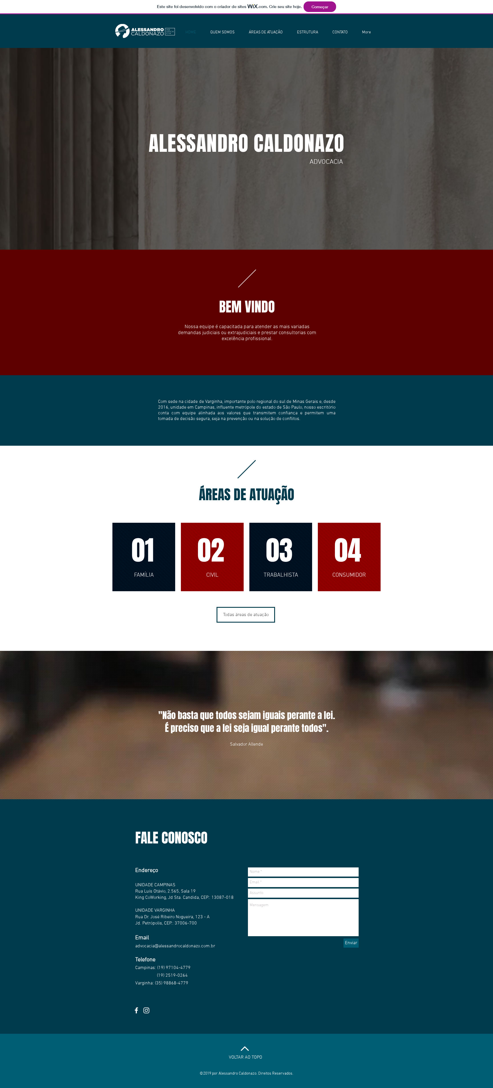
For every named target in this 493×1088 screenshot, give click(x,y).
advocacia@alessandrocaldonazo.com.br (175, 946)
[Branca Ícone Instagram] (146, 1010)
